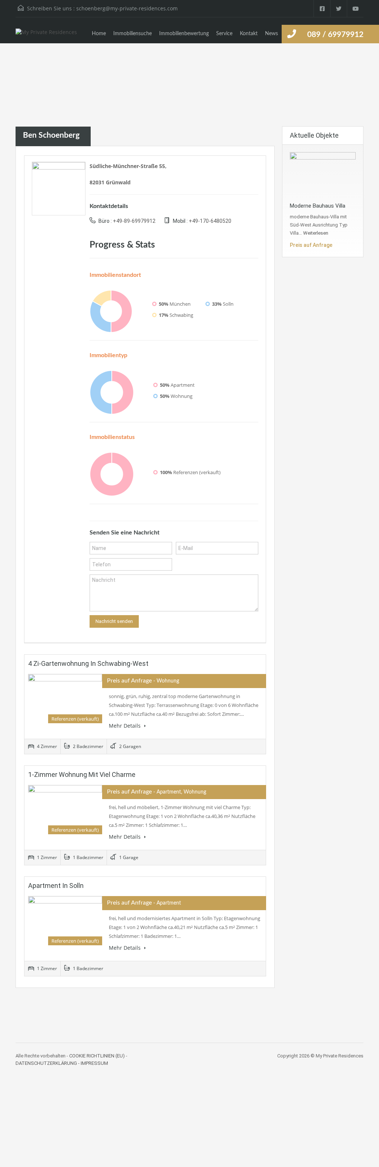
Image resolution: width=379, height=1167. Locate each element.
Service (224, 33)
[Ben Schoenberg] (58, 187)
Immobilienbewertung (184, 33)
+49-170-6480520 (210, 221)
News (271, 33)
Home (99, 33)
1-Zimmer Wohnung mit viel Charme (81, 774)
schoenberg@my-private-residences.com (127, 8)
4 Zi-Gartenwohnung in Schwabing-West (88, 663)
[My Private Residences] (46, 35)
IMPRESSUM (94, 1063)
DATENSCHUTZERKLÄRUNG (46, 1063)
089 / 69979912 (335, 34)
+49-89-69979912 (134, 221)
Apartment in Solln (56, 885)
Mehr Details (125, 725)
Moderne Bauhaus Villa (317, 205)
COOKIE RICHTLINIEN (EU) (97, 1056)
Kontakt (249, 33)
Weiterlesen (315, 233)
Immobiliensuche (132, 33)
